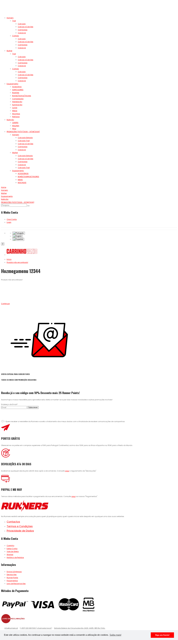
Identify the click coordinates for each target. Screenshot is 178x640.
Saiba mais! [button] (115, 635)
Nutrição (10, 120)
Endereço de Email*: (9, 404)
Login (9, 222)
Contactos (13, 521)
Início (9, 259)
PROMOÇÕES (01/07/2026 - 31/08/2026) (23, 131)
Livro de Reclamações (16, 583)
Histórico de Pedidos (15, 557)
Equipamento (12, 84)
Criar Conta (12, 219)
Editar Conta (12, 548)
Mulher (9, 51)
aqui (67, 471)
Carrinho (10, 545)
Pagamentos (12, 580)
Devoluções (12, 574)
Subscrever (33, 407)
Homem (10, 18)
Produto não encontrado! (17, 262)
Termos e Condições (20, 526)
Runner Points (12, 577)
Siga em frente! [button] (162, 635)
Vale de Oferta (13, 551)
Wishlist (10, 554)
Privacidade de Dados (20, 530)
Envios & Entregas (14, 571)
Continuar (5, 303)
